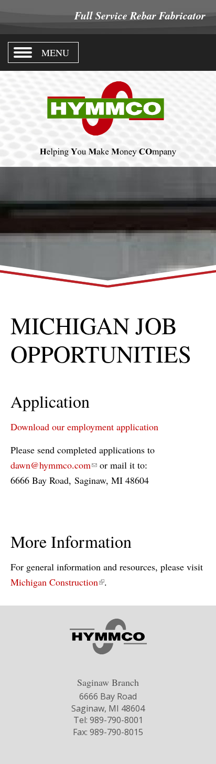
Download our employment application (84, 426)
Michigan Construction (57, 582)
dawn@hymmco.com (53, 465)
